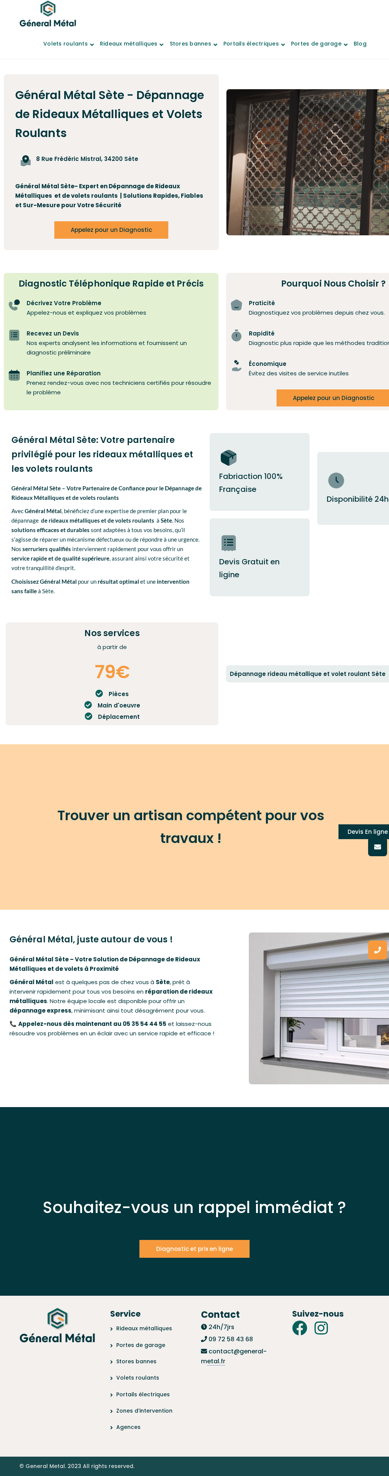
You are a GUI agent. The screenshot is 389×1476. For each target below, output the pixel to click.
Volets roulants (137, 1377)
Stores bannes (136, 1361)
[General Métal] (47, 14)
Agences (128, 1427)
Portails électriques (143, 1394)
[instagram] (321, 1328)
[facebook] (299, 1328)
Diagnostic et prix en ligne (194, 1249)
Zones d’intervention (144, 1411)
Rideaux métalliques (144, 1328)
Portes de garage (140, 1345)
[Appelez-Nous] (377, 949)
